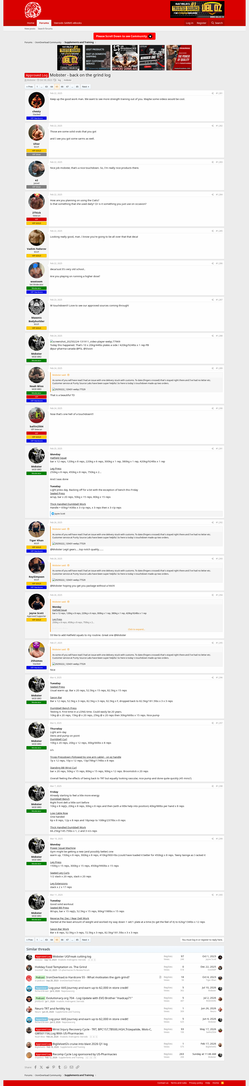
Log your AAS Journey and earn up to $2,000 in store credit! (88, 988)
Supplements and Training (67, 1011)
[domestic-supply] (97, 57)
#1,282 (219, 125)
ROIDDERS (211, 1000)
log (59, 80)
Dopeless (39, 1057)
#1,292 (219, 522)
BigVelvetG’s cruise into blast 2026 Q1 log (80, 1044)
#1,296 (219, 677)
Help (207, 1082)
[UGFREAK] (152, 57)
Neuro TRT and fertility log (52, 1008)
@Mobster (56, 549)
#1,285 (219, 230)
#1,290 (219, 408)
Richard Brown (42, 991)
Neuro (38, 1011)
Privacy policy (196, 1082)
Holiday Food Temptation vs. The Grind (61, 967)
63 (46, 86)
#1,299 (219, 838)
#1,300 (219, 894)
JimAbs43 (39, 1001)
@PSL (79, 348)
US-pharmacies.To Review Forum (74, 970)
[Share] (213, 93)
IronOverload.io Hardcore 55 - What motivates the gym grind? (87, 977)
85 (77, 86)
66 (62, 86)
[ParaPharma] (179, 57)
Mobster (31, 80)
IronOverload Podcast (70, 980)
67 (67, 86)
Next (84, 86)
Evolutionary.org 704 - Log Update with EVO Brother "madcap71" (89, 998)
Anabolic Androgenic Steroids (72, 959)
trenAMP (39, 970)
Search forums (45, 28)
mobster (68, 80)
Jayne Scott (211, 959)
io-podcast (40, 980)
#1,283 (219, 162)
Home (30, 23)
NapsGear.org (67, 991)
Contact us (163, 1082)
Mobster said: (59, 374)
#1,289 (219, 368)
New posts (30, 28)
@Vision (88, 348)
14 (95, 1057)
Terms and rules (179, 1082)
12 (87, 1057)
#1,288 (219, 335)
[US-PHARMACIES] (125, 57)
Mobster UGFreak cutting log (72, 956)
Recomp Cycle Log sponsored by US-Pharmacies (85, 1054)
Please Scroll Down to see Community (122, 36)
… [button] (41, 86)
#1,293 (219, 558)
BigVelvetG (40, 1047)
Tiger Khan (211, 980)
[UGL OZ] (70, 57)
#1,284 (219, 194)
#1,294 (219, 595)
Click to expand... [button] (136, 629)
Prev (30, 86)
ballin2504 (211, 1032)
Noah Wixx (40, 1036)
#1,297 (219, 723)
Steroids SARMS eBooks (68, 23)
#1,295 (219, 642)
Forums (44, 23)
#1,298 (219, 786)
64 (51, 86)
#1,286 (219, 263)
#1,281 (219, 93)
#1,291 (219, 448)
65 (57, 86)
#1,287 (219, 299)
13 (91, 1057)
